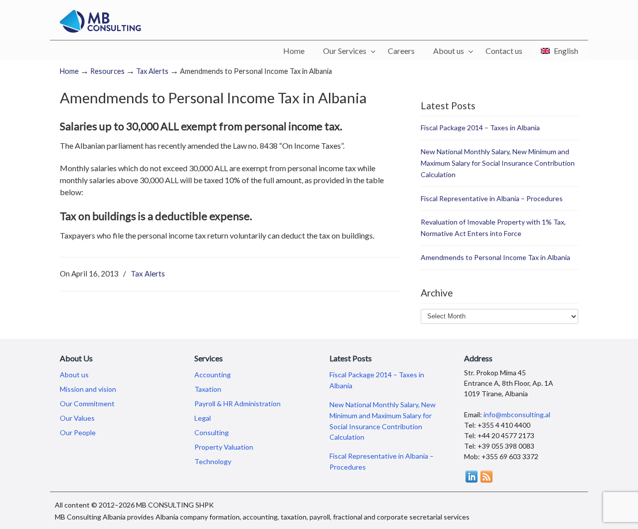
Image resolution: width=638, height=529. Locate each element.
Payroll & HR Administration (237, 403)
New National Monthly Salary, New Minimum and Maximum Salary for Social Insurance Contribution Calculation (498, 163)
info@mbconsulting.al (516, 414)
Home (69, 71)
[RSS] (486, 480)
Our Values (77, 418)
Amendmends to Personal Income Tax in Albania (495, 257)
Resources (107, 71)
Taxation (207, 389)
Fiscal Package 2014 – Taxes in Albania (480, 127)
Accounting (212, 374)
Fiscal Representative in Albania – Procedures (492, 198)
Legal (202, 418)
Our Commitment (87, 403)
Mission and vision (88, 389)
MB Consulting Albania (100, 21)
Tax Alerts (152, 71)
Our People (78, 432)
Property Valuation (223, 447)
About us (74, 374)
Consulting (211, 432)
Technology (212, 461)
